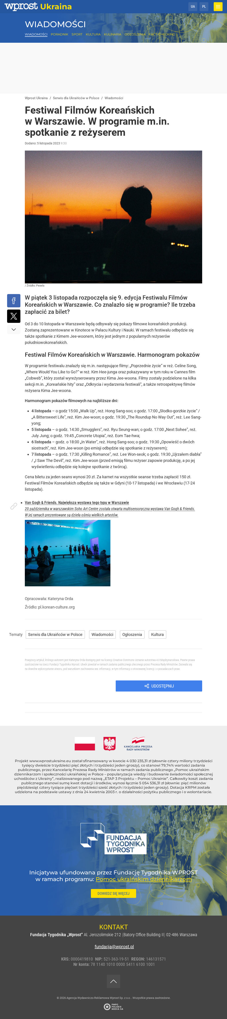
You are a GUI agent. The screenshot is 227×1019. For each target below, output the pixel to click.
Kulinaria (112, 34)
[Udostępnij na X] (13, 316)
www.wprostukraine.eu (50, 761)
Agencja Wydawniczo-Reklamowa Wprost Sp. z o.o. (99, 998)
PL (204, 6)
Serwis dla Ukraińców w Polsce (55, 634)
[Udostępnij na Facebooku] (13, 300)
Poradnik (59, 34)
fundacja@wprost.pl (113, 946)
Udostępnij (162, 686)
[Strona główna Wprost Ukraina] (38, 6)
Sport (77, 34)
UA (193, 6)
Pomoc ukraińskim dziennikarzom (144, 879)
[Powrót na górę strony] (113, 981)
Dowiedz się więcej (113, 893)
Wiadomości (55, 24)
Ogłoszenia (135, 34)
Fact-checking (162, 34)
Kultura (93, 34)
